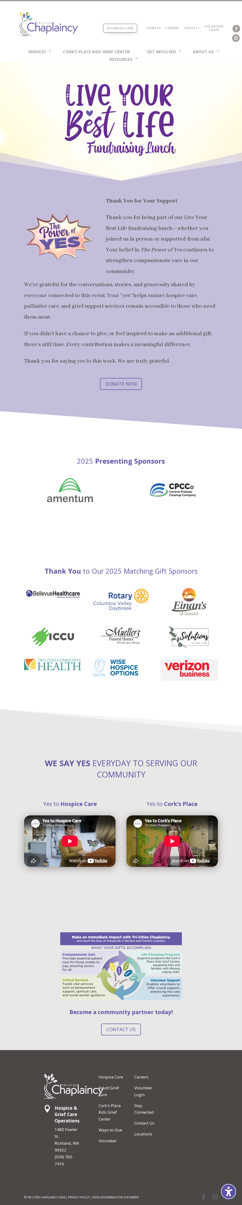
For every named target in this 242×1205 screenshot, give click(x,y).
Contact (192, 28)
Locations (143, 1134)
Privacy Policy (79, 1197)
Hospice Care (111, 1077)
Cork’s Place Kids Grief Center (96, 51)
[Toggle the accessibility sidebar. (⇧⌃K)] (228, 1191)
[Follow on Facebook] (236, 28)
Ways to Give (110, 1130)
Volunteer (214, 26)
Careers (172, 28)
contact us (121, 1029)
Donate (154, 28)
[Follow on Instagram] (236, 38)
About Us (203, 51)
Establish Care (120, 28)
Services (37, 51)
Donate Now (121, 384)
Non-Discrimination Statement (116, 1197)
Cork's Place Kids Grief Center (110, 1112)
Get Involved (161, 51)
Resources (121, 59)
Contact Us (144, 1123)
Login (214, 30)
